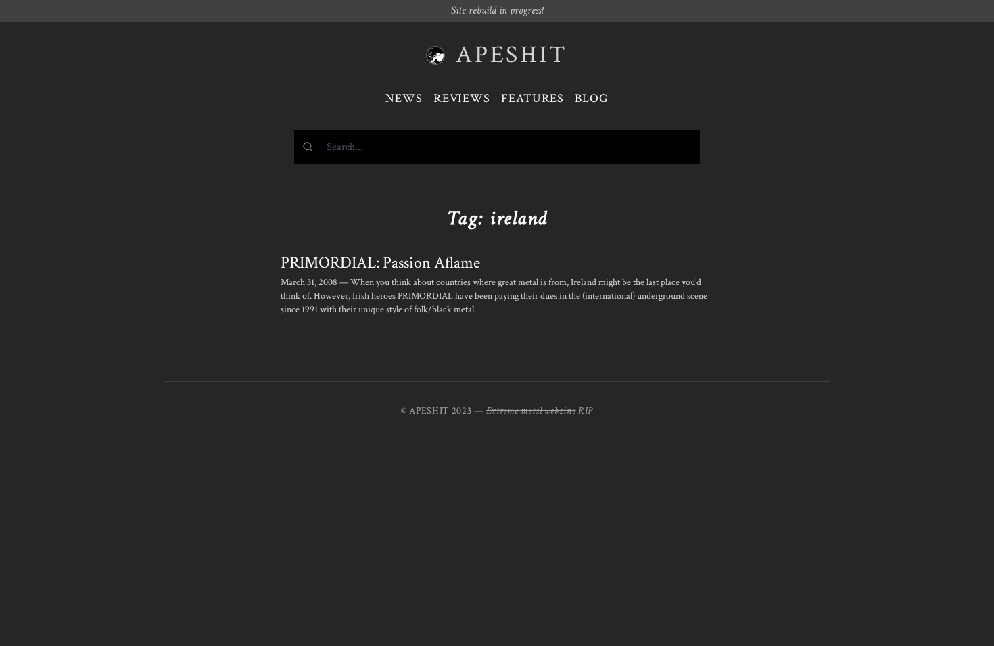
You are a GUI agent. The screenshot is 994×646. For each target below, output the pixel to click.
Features (532, 98)
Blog (592, 98)
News (404, 98)
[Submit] (311, 147)
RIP (585, 411)
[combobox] (497, 147)
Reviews (461, 98)
